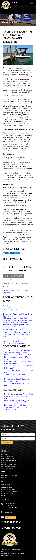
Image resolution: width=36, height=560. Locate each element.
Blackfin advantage (8, 458)
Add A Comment (13, 275)
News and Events (7, 469)
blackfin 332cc (15, 327)
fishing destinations (9, 334)
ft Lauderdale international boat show (16, 339)
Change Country (6, 555)
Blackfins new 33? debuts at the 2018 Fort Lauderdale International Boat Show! (17, 357)
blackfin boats (10, 329)
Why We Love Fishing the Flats (15, 283)
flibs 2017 (6, 337)
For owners (5, 485)
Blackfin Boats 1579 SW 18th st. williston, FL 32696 (11, 505)
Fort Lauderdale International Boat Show (17, 320)
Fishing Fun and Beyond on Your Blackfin (16, 291)
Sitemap (22, 553)
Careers (4, 473)
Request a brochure (8, 489)
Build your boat (7, 456)
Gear (3, 495)
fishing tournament (23, 334)
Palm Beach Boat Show (11, 324)
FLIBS (26, 318)
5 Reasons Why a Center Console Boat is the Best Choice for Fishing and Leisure (18, 396)
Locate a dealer (7, 493)
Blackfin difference (8, 460)
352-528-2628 (8, 512)
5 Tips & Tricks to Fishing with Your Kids (17, 384)
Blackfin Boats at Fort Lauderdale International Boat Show (14, 309)
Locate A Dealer (16, 11)
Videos (3, 462)
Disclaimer (4, 553)
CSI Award (7, 318)
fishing (17, 332)
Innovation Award (9, 322)
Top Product (24, 324)
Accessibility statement (9, 475)
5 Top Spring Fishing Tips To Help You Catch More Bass (18, 408)
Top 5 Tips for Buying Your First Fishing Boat (18, 371)
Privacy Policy (13, 553)
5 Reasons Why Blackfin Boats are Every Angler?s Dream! (16, 380)
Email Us (10, 517)
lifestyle (5, 341)
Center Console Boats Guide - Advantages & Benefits (15, 376)
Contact (4, 477)
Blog (3, 471)
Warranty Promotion (9, 465)
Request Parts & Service (9, 491)
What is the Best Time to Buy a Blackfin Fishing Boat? (18, 367)
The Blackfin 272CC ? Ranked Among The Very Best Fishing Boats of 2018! (18, 351)
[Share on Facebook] (5, 253)
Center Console (17, 318)
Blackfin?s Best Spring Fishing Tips (17, 401)
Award (5, 306)
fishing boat (26, 332)
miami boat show (15, 341)
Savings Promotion (8, 467)
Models (4, 454)
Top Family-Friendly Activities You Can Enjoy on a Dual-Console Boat (18, 404)
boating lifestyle (8, 332)
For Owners (7, 11)
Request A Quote (28, 11)
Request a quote (7, 487)
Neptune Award (21, 322)
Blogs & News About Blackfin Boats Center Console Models (17, 315)
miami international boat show (13, 343)
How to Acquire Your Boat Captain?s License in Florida (17, 362)
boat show (21, 329)
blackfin (6, 327)
